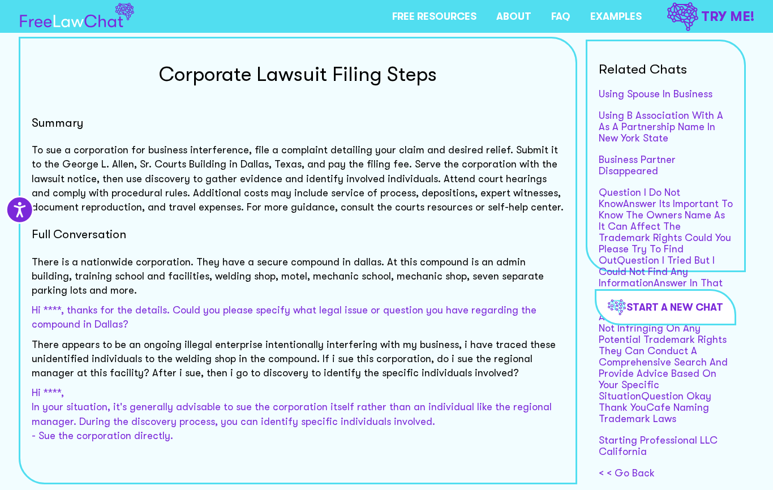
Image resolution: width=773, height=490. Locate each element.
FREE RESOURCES (434, 16)
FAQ (560, 16)
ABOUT (513, 16)
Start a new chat (674, 307)
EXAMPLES (616, 16)
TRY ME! (727, 16)
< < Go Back (627, 473)
